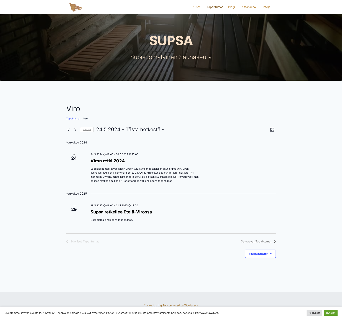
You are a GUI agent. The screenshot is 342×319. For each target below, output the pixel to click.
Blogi (231, 7)
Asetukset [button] (314, 312)
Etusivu (196, 7)
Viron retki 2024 (107, 160)
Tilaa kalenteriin (258, 253)
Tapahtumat (215, 7)
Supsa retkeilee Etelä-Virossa (121, 212)
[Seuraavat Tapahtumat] (75, 129)
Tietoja (265, 7)
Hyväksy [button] (330, 312)
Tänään (87, 129)
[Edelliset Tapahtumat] (68, 129)
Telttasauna (248, 7)
